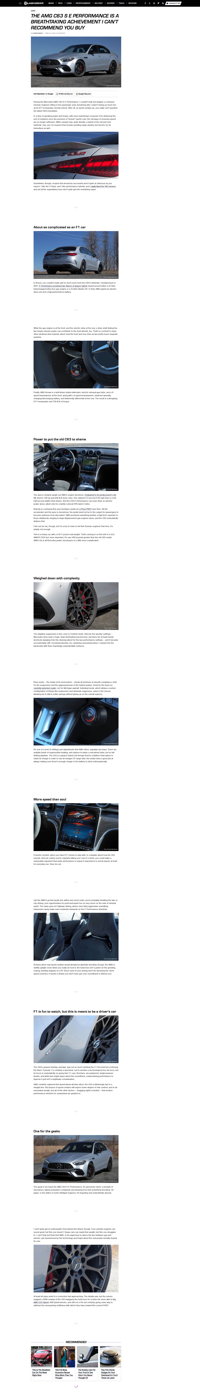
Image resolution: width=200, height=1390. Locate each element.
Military (99, 3)
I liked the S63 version (103, 186)
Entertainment (83, 3)
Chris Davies (38, 33)
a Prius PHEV (85, 509)
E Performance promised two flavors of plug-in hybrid (63, 286)
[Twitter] (149, 3)
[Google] (154, 3)
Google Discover (84, 94)
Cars (69, 3)
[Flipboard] (158, 3)
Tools (121, 3)
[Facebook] (145, 3)
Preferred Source (66, 94)
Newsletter (175, 3)
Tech (60, 3)
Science (111, 3)
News (51, 3)
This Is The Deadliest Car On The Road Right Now (41, 1372)
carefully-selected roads (44, 688)
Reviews (132, 3)
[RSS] (163, 3)
